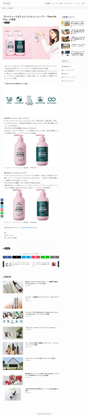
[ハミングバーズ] (6, 3)
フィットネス (68, 70)
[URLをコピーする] (54, 257)
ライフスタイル (68, 81)
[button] (7, 257)
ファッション (69, 77)
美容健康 (7, 22)
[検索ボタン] (83, 3)
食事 (65, 73)
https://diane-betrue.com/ (29, 228)
